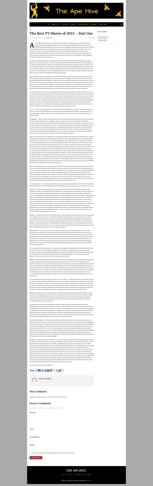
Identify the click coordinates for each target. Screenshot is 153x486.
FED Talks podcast (103, 37)
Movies (65, 24)
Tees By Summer (102, 38)
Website (32, 445)
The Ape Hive (76, 470)
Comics (73, 24)
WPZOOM (89, 480)
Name (32, 429)
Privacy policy (87, 474)
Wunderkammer (102, 40)
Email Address (34, 437)
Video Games (83, 24)
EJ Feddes (49, 38)
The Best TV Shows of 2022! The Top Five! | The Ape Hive (51, 397)
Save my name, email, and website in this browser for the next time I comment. (53, 453)
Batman (93, 24)
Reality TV (56, 24)
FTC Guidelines (78, 474)
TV (48, 24)
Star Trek (102, 24)
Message (33, 412)
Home (63, 474)
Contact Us (69, 474)
